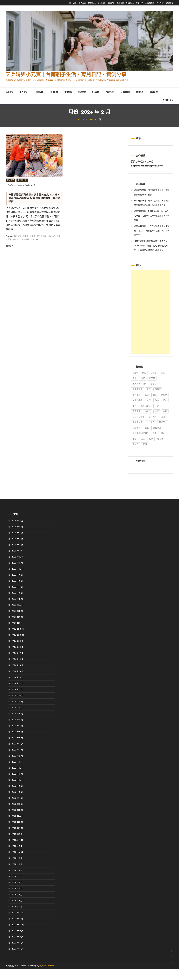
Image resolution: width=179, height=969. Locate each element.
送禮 (154, 433)
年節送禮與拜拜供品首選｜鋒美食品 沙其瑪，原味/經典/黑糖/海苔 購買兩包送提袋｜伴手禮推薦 (35, 198)
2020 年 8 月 (17, 936)
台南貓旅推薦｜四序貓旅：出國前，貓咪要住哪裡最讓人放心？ (151, 192)
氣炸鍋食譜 (146, 405)
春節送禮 (25, 239)
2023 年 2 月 (17, 755)
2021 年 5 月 (17, 882)
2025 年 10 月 (18, 568)
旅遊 (157, 400)
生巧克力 (152, 416)
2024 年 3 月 (17, 677)
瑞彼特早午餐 (138, 416)
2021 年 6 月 (17, 876)
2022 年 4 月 (17, 816)
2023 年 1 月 (17, 761)
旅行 (149, 400)
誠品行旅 (157, 427)
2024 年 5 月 (17, 665)
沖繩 (157, 405)
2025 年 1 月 (17, 623)
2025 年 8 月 (17, 581)
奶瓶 (143, 378)
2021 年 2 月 (17, 900)
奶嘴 (134, 378)
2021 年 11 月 (17, 846)
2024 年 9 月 (17, 641)
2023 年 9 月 (17, 713)
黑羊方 (135, 444)
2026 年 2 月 (17, 544)
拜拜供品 (51, 236)
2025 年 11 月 (17, 562)
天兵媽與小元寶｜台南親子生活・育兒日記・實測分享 (66, 74)
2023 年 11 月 (17, 701)
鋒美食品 (34, 239)
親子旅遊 (72, 3)
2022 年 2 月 (17, 828)
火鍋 (157, 411)
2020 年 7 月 (17, 942)
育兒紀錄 (101, 3)
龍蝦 (145, 444)
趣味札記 (160, 3)
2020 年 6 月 (17, 948)
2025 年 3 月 (17, 611)
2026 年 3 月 (17, 538)
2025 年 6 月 (17, 593)
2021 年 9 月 (17, 858)
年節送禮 (17, 236)
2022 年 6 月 (17, 804)
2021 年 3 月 (17, 894)
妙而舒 (152, 378)
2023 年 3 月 (17, 749)
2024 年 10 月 (18, 635)
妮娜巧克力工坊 (139, 383)
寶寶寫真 (154, 383)
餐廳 (151, 438)
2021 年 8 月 (17, 864)
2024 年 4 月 (17, 671)
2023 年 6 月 (17, 731)
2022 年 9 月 (17, 786)
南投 (144, 372)
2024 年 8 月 (17, 647)
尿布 (149, 389)
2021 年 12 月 (17, 840)
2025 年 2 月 (17, 617)
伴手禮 (25, 236)
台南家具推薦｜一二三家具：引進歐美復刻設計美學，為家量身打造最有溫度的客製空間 (151, 230)
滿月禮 (148, 411)
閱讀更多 (10, 245)
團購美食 (16, 239)
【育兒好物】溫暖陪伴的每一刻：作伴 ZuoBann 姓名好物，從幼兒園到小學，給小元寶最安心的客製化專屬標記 (151, 245)
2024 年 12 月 (18, 629)
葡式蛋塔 (163, 422)
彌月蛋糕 (136, 394)
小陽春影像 (137, 389)
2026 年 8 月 (17, 520)
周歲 (163, 372)
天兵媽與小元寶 (29, 185)
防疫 (143, 438)
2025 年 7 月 (17, 587)
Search (167, 99)
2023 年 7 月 (17, 725)
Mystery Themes (46, 965)
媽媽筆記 (92, 3)
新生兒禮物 (137, 400)
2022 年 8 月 (17, 792)
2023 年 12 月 (17, 695)
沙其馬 (32, 236)
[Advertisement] (150, 312)
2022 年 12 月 (17, 767)
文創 (155, 394)
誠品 (147, 427)
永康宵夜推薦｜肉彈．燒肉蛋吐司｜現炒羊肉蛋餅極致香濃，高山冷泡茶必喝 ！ (151, 202)
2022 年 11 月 (17, 774)
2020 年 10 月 (18, 924)
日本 (165, 400)
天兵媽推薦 (149, 3)
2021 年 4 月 (17, 888)
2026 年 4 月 (17, 532)
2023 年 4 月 (17, 743)
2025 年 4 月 (17, 605)
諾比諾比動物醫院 (140, 433)
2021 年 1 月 (17, 906)
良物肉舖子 (137, 422)
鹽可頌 (160, 438)
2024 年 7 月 (17, 653)
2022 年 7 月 (17, 798)
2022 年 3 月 (17, 822)
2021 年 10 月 (17, 852)
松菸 (134, 405)
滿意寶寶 (136, 411)
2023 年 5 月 (17, 737)
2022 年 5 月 (17, 810)
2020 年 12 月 (18, 912)
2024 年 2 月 (17, 683)
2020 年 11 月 (17, 918)
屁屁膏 (158, 389)
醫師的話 (169, 3)
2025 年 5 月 (17, 599)
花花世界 (151, 422)
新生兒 (164, 394)
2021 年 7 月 (17, 870)
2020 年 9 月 (17, 930)
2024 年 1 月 (17, 689)
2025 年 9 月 (17, 574)
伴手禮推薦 (41, 236)
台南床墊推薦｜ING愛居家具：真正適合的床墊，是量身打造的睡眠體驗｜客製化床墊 (151, 215)
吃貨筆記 (130, 3)
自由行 (164, 416)
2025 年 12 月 (17, 556)
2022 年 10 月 (18, 780)
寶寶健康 (111, 3)
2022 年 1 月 (17, 834)
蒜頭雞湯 (136, 427)
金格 (134, 438)
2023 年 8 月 (17, 719)
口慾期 (153, 372)
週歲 (163, 433)
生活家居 (120, 3)
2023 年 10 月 (18, 707)
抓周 (147, 394)
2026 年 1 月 (17, 550)
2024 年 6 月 (17, 659)
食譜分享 (139, 3)
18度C (135, 372)
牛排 (165, 411)
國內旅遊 (82, 3)
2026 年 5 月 (17, 526)
